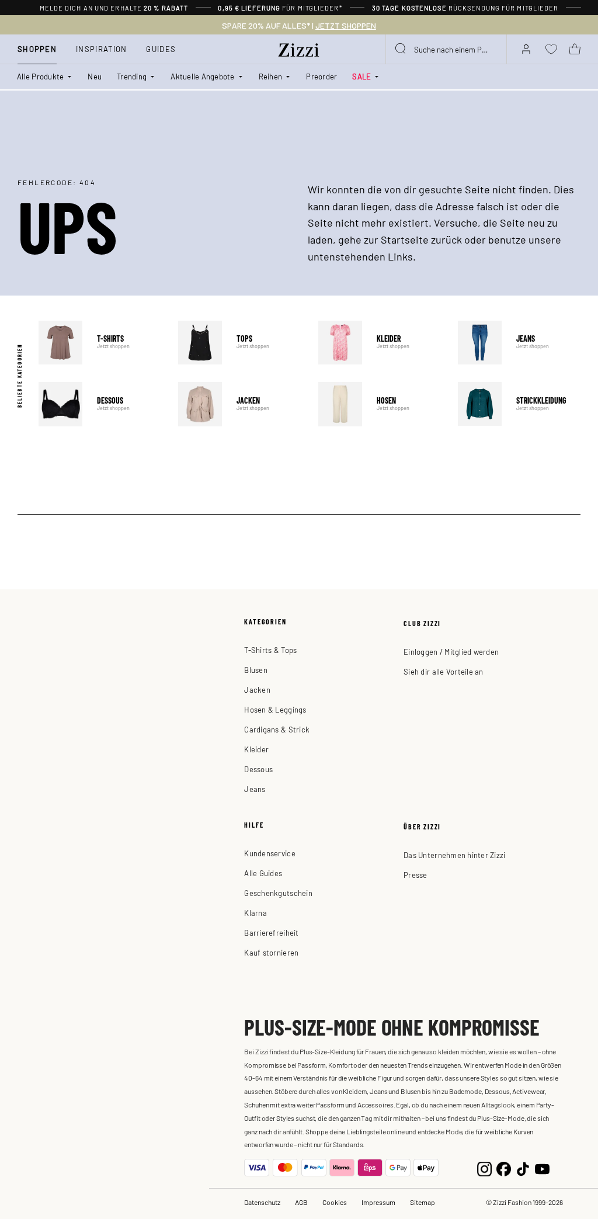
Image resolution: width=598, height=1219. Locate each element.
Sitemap (422, 1202)
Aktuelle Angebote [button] (202, 76)
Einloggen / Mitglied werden (451, 652)
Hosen (379, 404)
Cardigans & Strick (277, 729)
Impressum (378, 1202)
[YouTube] (542, 1168)
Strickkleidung (519, 404)
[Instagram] (484, 1168)
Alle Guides (263, 873)
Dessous (100, 404)
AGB (301, 1202)
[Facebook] (503, 1168)
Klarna (255, 913)
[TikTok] (523, 1168)
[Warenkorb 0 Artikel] (574, 49)
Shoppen (37, 49)
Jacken (239, 404)
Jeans (519, 342)
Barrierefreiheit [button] (271, 932)
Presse (415, 875)
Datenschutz (262, 1202)
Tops (239, 342)
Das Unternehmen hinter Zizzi (454, 855)
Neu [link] (95, 76)
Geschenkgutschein (278, 893)
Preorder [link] (321, 76)
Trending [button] (132, 76)
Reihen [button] (271, 76)
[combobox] (446, 49)
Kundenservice (269, 853)
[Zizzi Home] (299, 48)
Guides (161, 49)
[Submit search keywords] (401, 49)
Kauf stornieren (271, 952)
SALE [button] (361, 76)
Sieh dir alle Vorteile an (444, 671)
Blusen (255, 670)
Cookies (334, 1202)
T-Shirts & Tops (270, 650)
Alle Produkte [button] (40, 76)
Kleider (379, 342)
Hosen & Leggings (275, 709)
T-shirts (100, 342)
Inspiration (101, 49)
